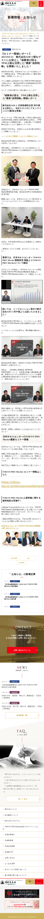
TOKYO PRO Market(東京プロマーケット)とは (20, 827)
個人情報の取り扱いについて (15, 875)
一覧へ (28, 558)
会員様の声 (9, 852)
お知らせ (7, 49)
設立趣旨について (11, 815)
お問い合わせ (10, 858)
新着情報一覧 (22, 715)
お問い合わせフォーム (22, 650)
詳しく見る (22, 799)
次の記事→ (22, 562)
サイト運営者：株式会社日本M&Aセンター (22, 915)
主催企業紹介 (10, 834)
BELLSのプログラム (12, 821)
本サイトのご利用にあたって (15, 869)
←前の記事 (13, 558)
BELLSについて (11, 809)
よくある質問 (10, 863)
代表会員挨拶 (10, 846)
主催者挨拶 (9, 840)
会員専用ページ (33, 5)
